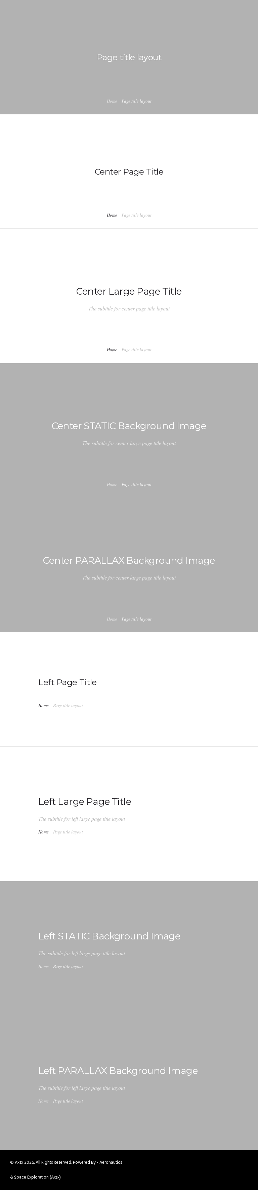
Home (112, 101)
